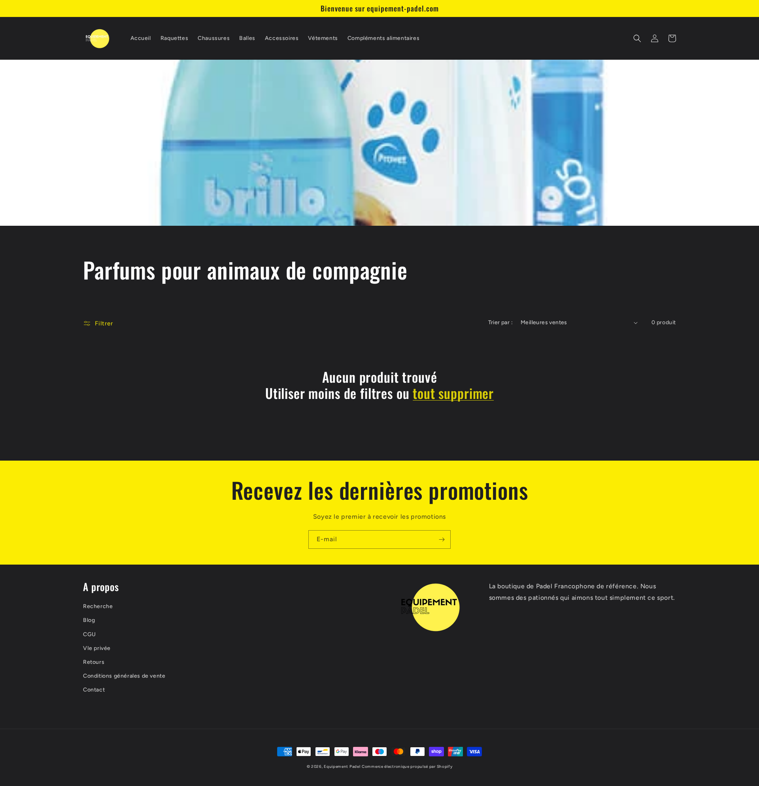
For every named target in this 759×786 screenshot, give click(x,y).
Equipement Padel (342, 766)
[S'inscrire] (441, 539)
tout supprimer (453, 393)
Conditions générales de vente (124, 676)
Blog (89, 620)
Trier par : (500, 322)
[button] (637, 38)
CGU (89, 634)
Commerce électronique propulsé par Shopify (407, 766)
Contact (94, 689)
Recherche (98, 606)
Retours (93, 662)
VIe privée (97, 648)
